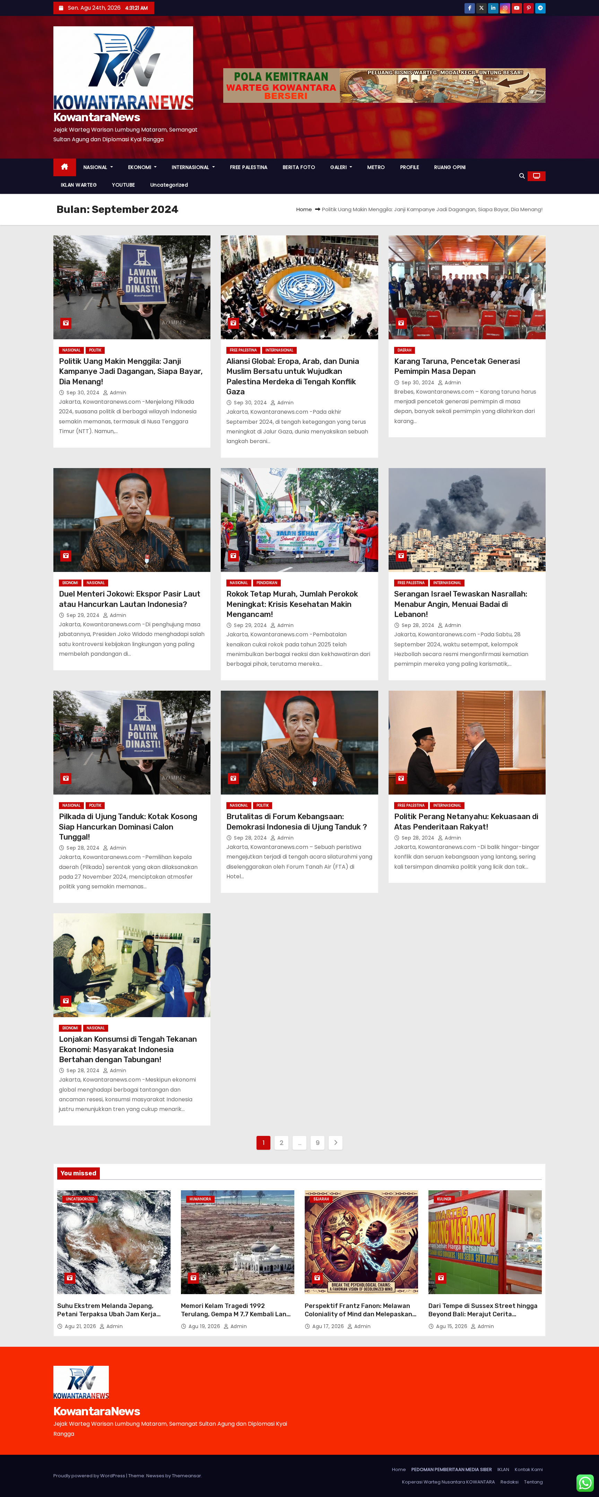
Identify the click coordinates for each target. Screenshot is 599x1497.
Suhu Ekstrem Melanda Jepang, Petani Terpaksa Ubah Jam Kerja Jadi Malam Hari (106, 1314)
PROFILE (409, 167)
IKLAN (503, 1469)
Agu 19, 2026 (205, 1326)
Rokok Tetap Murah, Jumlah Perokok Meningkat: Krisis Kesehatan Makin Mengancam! (292, 604)
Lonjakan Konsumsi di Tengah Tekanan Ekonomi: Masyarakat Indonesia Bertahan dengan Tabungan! (128, 1049)
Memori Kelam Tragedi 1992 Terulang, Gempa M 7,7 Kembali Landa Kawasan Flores (237, 1314)
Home (304, 209)
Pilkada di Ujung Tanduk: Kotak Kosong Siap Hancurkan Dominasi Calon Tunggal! (128, 827)
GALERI (339, 167)
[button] (522, 176)
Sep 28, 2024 (419, 625)
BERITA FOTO (299, 167)
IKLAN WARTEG (79, 184)
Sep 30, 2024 (84, 392)
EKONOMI (140, 167)
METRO (376, 167)
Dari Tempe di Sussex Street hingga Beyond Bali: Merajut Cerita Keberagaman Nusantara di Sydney (483, 1314)
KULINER (444, 1199)
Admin (117, 392)
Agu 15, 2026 (452, 1326)
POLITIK (95, 350)
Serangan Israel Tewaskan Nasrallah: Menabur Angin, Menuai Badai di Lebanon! (460, 604)
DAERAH (404, 350)
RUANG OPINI (450, 167)
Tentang (533, 1482)
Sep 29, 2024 (84, 615)
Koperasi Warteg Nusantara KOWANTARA (448, 1482)
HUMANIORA (200, 1199)
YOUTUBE (123, 184)
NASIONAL (96, 167)
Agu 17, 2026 (329, 1326)
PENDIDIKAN (267, 582)
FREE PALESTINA (249, 167)
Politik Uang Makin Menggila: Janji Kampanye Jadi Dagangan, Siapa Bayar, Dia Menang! (131, 371)
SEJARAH (321, 1199)
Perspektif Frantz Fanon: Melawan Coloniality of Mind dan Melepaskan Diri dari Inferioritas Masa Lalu (358, 1314)
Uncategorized (169, 184)
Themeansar (186, 1475)
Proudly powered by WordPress (89, 1475)
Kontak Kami (529, 1469)
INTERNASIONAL (191, 167)
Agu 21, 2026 (81, 1326)
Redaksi (510, 1482)
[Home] (64, 167)
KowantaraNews (96, 117)
